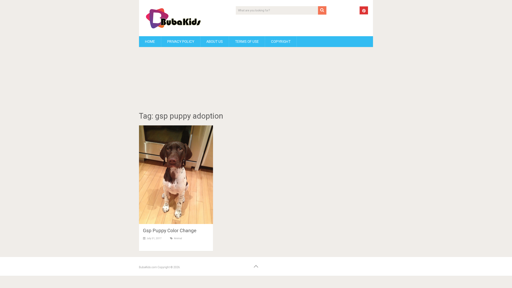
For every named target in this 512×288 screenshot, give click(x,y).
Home (150, 41)
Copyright (281, 41)
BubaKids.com (148, 267)
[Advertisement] (256, 80)
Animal (178, 238)
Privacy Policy (180, 41)
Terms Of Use (247, 41)
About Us (214, 41)
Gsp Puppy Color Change (169, 230)
